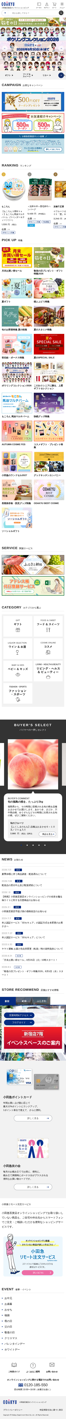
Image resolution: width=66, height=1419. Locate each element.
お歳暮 (8, 1304)
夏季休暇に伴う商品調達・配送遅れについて (24, 874)
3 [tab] (33, 845)
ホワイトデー (12, 1349)
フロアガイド (19, 1022)
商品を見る (47, 834)
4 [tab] (39, 845)
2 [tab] (27, 845)
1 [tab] (21, 845)
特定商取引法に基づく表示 (51, 1410)
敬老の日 (9, 1332)
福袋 (7, 1315)
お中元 (8, 1298)
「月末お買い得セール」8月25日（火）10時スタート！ (30, 960)
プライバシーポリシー (12, 1410)
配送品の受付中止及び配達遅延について (22, 885)
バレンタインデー (14, 1343)
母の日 (8, 1321)
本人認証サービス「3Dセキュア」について (23, 937)
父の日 (8, 1326)
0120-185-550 (36, 1385)
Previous (5, 48)
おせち (8, 1309)
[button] (61, 75)
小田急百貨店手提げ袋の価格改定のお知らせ (24, 911)
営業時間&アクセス (19, 1015)
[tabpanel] (33, 790)
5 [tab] (44, 845)
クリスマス (10, 1338)
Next (61, 48)
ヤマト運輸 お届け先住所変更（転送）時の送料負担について (32, 948)
